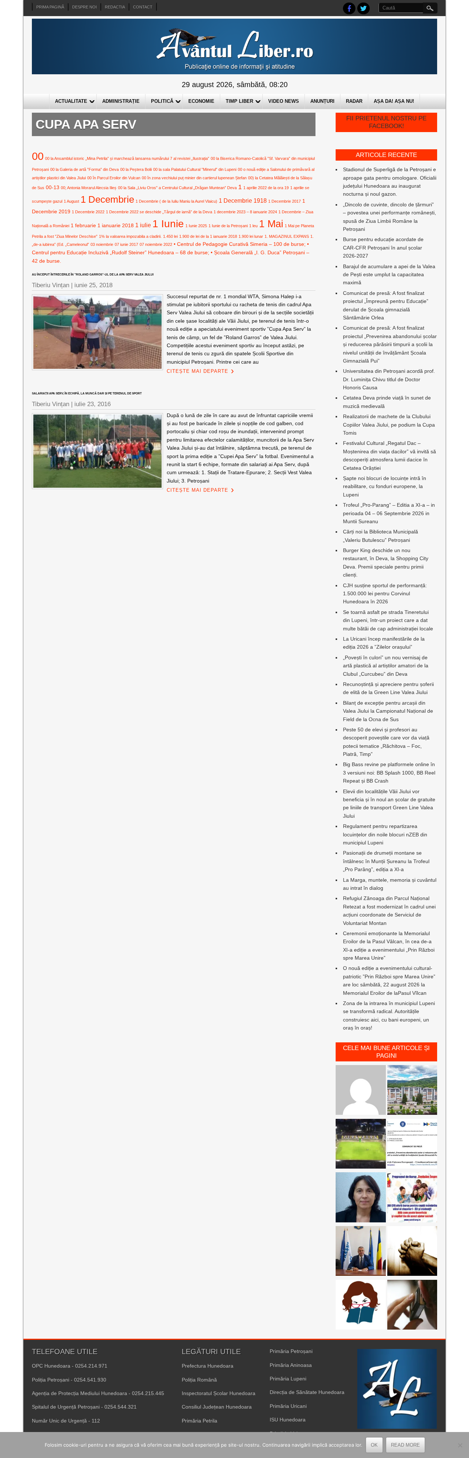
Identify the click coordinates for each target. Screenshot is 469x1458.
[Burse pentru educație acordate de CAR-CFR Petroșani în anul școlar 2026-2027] (412, 1198)
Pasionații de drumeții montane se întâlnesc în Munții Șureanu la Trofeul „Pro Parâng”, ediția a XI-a (386, 861)
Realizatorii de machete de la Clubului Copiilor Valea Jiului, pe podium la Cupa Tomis (389, 424)
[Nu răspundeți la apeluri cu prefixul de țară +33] (412, 1306)
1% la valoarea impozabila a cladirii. (130, 236)
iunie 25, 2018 (93, 285)
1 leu (253, 226)
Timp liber (239, 101)
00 (38, 156)
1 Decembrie (107, 199)
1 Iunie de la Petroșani (228, 226)
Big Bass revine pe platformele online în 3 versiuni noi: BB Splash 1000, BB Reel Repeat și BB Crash (389, 772)
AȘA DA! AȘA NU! (394, 101)
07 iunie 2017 (126, 244)
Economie (201, 101)
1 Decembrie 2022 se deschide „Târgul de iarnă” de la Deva (159, 212)
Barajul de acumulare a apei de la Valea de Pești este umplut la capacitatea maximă (389, 274)
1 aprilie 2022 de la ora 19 (266, 187)
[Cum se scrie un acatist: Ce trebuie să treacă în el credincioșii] (412, 1252)
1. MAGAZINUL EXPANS (287, 236)
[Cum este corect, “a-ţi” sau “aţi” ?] (360, 1091)
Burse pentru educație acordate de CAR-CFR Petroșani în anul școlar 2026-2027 (383, 247)
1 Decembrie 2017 (284, 201)
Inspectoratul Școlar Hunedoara (218, 1393)
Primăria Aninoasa (291, 1365)
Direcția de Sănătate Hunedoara (307, 1392)
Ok (374, 1445)
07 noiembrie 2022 (156, 244)
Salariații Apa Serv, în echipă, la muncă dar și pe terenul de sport (87, 393)
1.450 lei (170, 236)
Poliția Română (199, 1380)
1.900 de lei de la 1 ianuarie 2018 (208, 236)
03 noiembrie (102, 244)
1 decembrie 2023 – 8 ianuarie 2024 (245, 212)
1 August (71, 201)
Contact (142, 7)
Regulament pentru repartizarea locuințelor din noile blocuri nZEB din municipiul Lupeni (385, 834)
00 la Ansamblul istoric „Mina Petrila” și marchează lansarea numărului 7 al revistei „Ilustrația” (127, 158)
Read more (405, 1445)
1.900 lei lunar (251, 236)
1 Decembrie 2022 (88, 212)
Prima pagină (50, 7)
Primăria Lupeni (288, 1379)
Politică (162, 101)
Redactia (115, 7)
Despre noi (84, 7)
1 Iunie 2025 (196, 226)
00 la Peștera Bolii (136, 169)
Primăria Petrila (199, 1421)
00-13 (52, 187)
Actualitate (71, 101)
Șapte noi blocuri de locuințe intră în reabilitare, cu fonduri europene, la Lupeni (384, 486)
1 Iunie (168, 223)
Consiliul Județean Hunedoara (217, 1407)
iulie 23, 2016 (92, 404)
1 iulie (143, 225)
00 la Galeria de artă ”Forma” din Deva (84, 169)
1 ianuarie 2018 (115, 225)
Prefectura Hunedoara (207, 1366)
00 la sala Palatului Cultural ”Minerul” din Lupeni (194, 169)
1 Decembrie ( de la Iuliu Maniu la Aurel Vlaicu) (176, 201)
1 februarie (83, 225)
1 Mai (271, 223)
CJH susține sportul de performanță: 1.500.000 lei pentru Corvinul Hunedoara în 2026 (385, 593)
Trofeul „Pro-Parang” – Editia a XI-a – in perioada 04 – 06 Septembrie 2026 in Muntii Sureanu (389, 513)
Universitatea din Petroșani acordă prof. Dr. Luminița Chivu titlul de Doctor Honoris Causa (389, 379)
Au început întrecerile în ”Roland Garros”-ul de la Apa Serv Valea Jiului (93, 274)
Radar (354, 101)
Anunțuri (322, 101)
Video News (283, 101)
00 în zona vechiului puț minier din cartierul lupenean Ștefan (194, 178)
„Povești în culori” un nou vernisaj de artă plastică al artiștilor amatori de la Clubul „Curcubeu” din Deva (385, 666)
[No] (460, 1445)
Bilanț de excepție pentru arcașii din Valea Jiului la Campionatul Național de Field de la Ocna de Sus (388, 711)
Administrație (121, 101)
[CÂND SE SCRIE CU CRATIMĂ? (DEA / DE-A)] (360, 1306)
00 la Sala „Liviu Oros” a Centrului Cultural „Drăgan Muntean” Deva (177, 187)
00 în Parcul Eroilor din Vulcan (113, 178)
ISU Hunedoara (288, 1420)
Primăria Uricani (288, 1406)
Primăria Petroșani (291, 1351)
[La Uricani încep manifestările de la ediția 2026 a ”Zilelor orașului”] (360, 1252)
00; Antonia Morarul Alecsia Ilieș (89, 187)
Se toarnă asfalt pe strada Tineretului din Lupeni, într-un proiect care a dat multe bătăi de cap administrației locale (388, 620)
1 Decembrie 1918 (243, 200)
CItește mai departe (197, 371)
